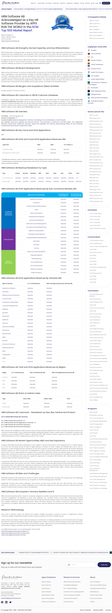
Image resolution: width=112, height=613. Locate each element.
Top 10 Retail (93, 394)
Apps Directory (93, 26)
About (92, 3)
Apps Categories (94, 29)
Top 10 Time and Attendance (98, 482)
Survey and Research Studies (72, 595)
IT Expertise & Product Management (74, 592)
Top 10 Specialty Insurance (97, 355)
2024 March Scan (94, 139)
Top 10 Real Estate (94, 317)
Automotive (14, 122)
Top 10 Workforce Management (94, 469)
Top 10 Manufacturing (96, 370)
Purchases (49, 3)
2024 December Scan (96, 166)
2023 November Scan (95, 127)
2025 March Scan (94, 175)
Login (96, 3)
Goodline (93, 50)
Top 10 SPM (92, 276)
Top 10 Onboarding (95, 460)
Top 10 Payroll (93, 433)
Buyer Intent (41, 3)
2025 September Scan (96, 192)
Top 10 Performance (95, 442)
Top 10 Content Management (98, 246)
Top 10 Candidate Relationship (98, 457)
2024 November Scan (96, 163)
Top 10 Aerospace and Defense (96, 295)
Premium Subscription (96, 595)
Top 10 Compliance (95, 427)
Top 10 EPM (92, 255)
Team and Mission (95, 582)
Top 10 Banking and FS (96, 302)
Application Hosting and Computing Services (94, 552)
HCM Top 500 (93, 412)
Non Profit (4, 340)
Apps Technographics (96, 35)
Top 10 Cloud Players (95, 213)
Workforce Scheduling (34, 120)
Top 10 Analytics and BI (96, 240)
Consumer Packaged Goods (10, 305)
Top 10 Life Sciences (95, 367)
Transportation (23, 126)
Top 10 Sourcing (94, 466)
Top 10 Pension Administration (98, 439)
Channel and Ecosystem (70, 598)
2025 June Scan (94, 183)
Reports (33, 3)
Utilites (4, 358)
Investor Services (68, 602)
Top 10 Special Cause (95, 382)
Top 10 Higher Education (96, 329)
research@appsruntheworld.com (11, 598)
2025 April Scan (94, 178)
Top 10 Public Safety (95, 341)
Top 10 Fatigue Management (98, 476)
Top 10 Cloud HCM (94, 225)
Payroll (63, 120)
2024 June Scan (94, 148)
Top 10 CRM (92, 249)
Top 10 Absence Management (98, 473)
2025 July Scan (93, 186)
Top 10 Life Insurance (95, 349)
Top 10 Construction (95, 314)
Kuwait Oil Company (97, 72)
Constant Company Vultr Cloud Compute (65, 552)
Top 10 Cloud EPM (94, 222)
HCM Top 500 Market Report (19, 28)
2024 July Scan (94, 151)
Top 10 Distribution (95, 320)
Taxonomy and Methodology (98, 585)
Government (12, 124)
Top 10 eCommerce (95, 252)
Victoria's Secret (96, 69)
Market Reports (94, 592)
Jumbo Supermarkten (97, 79)
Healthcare (20, 124)
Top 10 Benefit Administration (98, 421)
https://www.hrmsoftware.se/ (10, 41)
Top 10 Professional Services (97, 391)
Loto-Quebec (95, 76)
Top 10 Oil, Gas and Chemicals (98, 388)
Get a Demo (106, 3)
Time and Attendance (48, 120)
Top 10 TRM (92, 282)
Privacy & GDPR (98, 610)
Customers (56, 3)
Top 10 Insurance (94, 346)
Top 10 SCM (92, 279)
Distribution (79, 122)
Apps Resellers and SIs (96, 32)
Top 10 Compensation (96, 424)
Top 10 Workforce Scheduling (98, 488)
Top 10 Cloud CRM (94, 216)
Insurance (28, 124)
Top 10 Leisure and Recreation (98, 361)
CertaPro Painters (96, 60)
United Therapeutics (97, 64)
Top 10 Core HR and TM (96, 418)
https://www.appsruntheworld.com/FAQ (13, 535)
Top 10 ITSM (92, 264)
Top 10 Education (94, 323)
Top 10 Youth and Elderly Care (98, 385)
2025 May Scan (94, 180)
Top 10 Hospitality (94, 364)
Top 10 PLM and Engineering (97, 267)
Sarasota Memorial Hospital (99, 98)
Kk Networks (94, 88)
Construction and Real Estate (61, 122)
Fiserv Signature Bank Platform (88, 9)
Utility (30, 126)
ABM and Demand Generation (72, 582)
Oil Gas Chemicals (76, 124)
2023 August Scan (94, 118)
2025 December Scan (96, 201)
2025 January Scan (95, 169)
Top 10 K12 (92, 326)
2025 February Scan (95, 172)
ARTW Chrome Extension (96, 38)
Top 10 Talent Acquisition (97, 448)
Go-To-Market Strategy (70, 588)
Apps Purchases (94, 20)
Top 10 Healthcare (94, 344)
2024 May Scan (94, 145)
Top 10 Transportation (96, 397)
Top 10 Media (93, 373)
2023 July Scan (93, 115)
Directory (62, 3)
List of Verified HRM (27, 107)
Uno (92, 57)
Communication (45, 122)
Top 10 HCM (92, 261)
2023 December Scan (96, 130)
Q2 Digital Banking (29, 9)
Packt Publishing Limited (98, 91)
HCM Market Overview (96, 415)
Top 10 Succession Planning (97, 445)
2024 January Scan (95, 133)
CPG (73, 122)
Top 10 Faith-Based (95, 379)
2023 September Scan (96, 121)
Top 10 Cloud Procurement (97, 228)
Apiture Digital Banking (55, 9)
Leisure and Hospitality (39, 124)
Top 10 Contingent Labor (96, 454)
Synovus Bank (18, 9)
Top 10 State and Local (96, 338)
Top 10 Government (95, 332)
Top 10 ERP (92, 258)
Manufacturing (60, 124)
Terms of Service (85, 610)
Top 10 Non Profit (94, 376)
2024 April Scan (94, 142)
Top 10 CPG (92, 305)
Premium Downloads (96, 598)
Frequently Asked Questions (98, 588)
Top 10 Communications (96, 308)
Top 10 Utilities (93, 400)
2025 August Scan (94, 189)
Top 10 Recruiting (94, 463)
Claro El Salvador (96, 54)
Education (4, 124)
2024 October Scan (95, 160)
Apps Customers (94, 23)
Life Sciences (51, 124)
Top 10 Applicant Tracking (97, 451)
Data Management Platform (39, 552)
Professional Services (7, 126)
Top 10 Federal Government (97, 335)
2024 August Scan (95, 154)
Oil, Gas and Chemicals (8, 344)
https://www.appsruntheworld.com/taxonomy (15, 533)
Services (87, 3)
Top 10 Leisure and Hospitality (98, 358)
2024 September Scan (96, 157)
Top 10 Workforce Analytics (97, 485)
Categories (69, 3)
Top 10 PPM (92, 270)
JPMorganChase (96, 94)
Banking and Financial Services (29, 122)
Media (68, 124)
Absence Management (20, 120)
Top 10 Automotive (95, 299)
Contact (92, 602)
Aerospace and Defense (8, 288)
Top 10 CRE (92, 311)
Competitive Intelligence (71, 585)
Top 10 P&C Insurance (96, 352)
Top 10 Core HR (93, 430)
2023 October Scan (95, 124)
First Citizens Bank (71, 9)
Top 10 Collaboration (95, 243)
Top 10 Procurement (95, 273)
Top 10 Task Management (97, 479)
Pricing (82, 3)
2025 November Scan (95, 198)
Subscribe (40, 149)
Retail (16, 126)
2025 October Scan (95, 195)
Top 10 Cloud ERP (94, 219)
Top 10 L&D (92, 436)
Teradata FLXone (23, 552)
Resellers (76, 3)
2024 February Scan (95, 136)
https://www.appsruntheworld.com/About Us (15, 531)
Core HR (58, 120)
